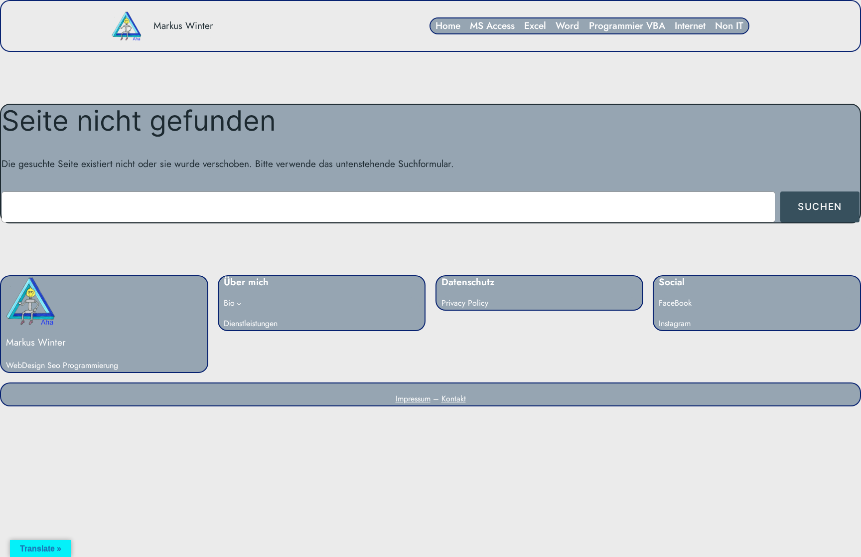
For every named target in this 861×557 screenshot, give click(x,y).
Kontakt (453, 398)
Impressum (413, 398)
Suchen (820, 206)
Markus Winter (183, 25)
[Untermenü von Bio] (239, 303)
